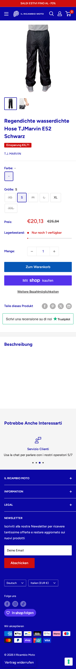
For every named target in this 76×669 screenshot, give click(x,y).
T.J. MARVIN (12, 154)
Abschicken (19, 563)
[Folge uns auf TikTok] (23, 604)
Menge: (9, 251)
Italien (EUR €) (40, 583)
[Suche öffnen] (51, 13)
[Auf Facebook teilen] (45, 306)
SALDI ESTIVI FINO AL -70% (38, 3)
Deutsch (12, 583)
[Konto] (60, 13)
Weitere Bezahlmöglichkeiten (38, 292)
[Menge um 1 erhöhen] (54, 251)
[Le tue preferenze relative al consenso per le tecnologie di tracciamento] (69, 662)
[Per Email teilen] (69, 306)
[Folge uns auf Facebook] (7, 604)
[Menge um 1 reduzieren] (31, 251)
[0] (68, 13)
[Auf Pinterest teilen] (53, 306)
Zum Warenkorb (38, 267)
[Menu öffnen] (6, 14)
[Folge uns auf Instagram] (15, 604)
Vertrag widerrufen (19, 662)
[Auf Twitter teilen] (61, 306)
